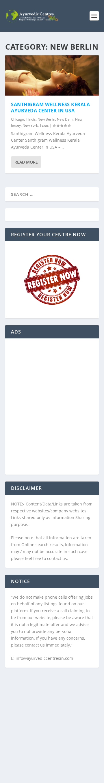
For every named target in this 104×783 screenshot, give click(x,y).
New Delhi (65, 119)
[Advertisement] (52, 410)
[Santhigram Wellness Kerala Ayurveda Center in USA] (52, 75)
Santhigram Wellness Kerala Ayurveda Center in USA (50, 107)
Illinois (31, 119)
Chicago (17, 119)
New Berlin (46, 119)
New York (30, 125)
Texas (44, 125)
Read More (26, 162)
